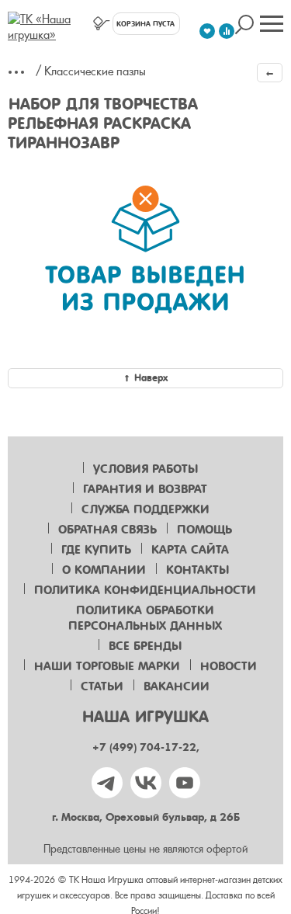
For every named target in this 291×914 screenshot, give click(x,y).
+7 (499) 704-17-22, (145, 747)
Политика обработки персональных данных (145, 618)
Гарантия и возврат (145, 489)
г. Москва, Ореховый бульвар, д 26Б (146, 817)
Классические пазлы (95, 71)
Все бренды (145, 646)
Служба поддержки (145, 509)
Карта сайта (190, 550)
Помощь (204, 530)
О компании (104, 570)
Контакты (197, 570)
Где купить (96, 550)
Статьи (102, 686)
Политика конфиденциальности (145, 590)
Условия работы (145, 469)
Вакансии (177, 686)
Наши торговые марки (107, 666)
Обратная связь (107, 530)
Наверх (151, 378)
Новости (228, 666)
